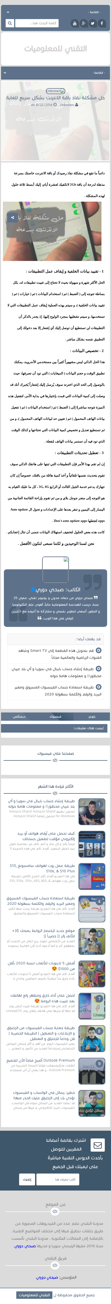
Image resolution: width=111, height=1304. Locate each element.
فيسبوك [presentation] (55, 717)
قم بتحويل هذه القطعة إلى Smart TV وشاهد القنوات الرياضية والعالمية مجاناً (59, 654)
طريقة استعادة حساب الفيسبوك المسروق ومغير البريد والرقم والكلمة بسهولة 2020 (57, 690)
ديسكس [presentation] (19, 717)
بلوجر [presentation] (92, 717)
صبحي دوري (25, 1245)
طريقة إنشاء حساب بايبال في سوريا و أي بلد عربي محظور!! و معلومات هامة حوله (56, 672)
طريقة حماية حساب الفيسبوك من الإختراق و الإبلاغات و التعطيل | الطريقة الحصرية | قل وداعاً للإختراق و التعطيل (41, 1033)
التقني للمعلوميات (34, 1295)
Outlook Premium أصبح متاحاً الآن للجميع (40, 1060)
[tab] (92, 716)
